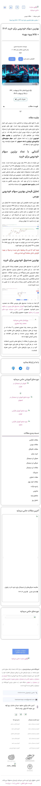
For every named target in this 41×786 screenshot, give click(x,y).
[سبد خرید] (17, 7)
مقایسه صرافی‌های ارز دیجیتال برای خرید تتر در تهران (21, 587)
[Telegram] (20, 368)
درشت (12, 59)
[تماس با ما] (23, 7)
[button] (4, 7)
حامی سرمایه (36, 16)
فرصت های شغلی (26, 783)
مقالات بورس (27, 16)
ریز (20, 59)
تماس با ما (15, 783)
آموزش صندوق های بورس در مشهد (13, 306)
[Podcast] (13, 368)
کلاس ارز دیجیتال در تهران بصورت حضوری (17, 679)
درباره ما (8, 783)
